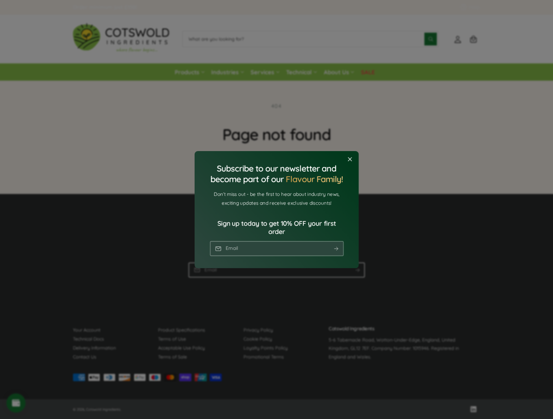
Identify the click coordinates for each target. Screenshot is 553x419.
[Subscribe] (336, 248)
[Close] (350, 159)
